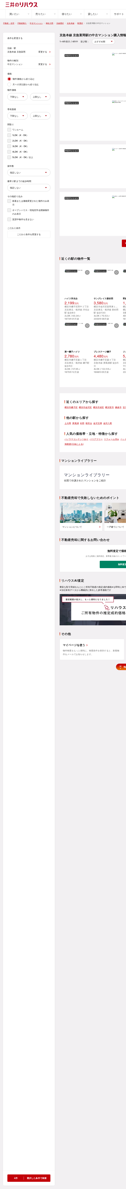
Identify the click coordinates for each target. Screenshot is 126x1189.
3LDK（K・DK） (20, 146)
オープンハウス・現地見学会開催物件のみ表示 (30, 212)
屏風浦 (75, 423)
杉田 (82, 423)
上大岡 (68, 423)
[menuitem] (19, 14)
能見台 (89, 423)
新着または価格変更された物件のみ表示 (30, 203)
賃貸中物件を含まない (23, 219)
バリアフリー (96, 439)
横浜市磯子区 (71, 407)
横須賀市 (109, 407)
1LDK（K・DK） (20, 135)
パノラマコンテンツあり (76, 439)
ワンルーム (17, 129)
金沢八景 (107, 423)
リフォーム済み (111, 439)
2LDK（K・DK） (20, 140)
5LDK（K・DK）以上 (22, 157)
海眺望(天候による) (74, 444)
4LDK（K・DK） (20, 151)
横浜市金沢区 (85, 407)
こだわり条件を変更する (29, 234)
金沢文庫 (97, 423)
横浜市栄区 (98, 407)
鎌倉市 (118, 407)
